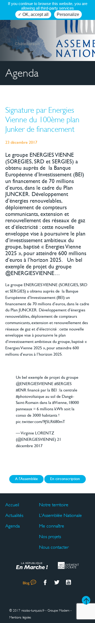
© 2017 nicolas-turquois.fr (26, 610)
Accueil (12, 505)
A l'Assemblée (26, 479)
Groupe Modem (58, 610)
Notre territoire (53, 505)
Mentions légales (20, 617)
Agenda (12, 526)
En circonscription (65, 479)
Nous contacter (54, 547)
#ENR (21, 390)
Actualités (14, 515)
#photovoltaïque (30, 397)
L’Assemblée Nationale (60, 515)
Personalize (68, 14)
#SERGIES (63, 384)
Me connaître (51, 526)
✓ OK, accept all (33, 14)
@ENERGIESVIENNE (34, 384)
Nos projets (50, 536)
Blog (26, 583)
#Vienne (59, 403)
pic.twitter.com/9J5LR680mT (40, 422)
